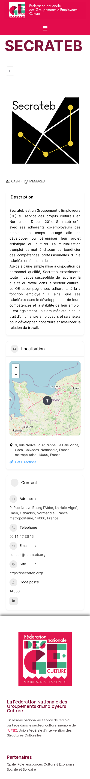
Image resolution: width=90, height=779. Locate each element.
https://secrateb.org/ (26, 573)
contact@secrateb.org (27, 554)
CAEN (15, 181)
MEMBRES (37, 181)
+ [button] (16, 367)
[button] (45, 28)
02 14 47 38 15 (21, 536)
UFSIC (12, 730)
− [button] (16, 374)
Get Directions (25, 462)
